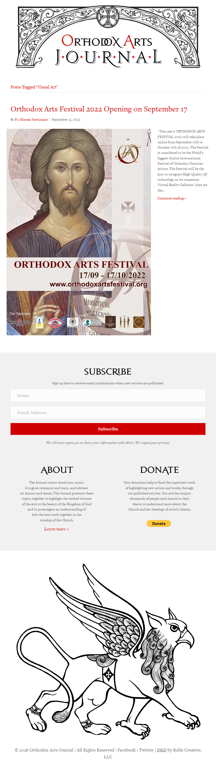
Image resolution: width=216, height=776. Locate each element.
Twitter (146, 750)
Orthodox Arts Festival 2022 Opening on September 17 (99, 109)
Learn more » (56, 529)
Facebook (126, 750)
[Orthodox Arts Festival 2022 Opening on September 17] (79, 231)
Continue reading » (172, 198)
